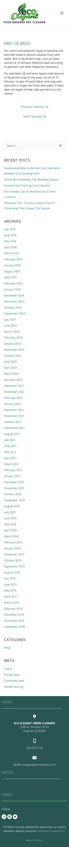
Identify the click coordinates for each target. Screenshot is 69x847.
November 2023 (14, 349)
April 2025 (10, 277)
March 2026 (11, 253)
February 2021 (13, 470)
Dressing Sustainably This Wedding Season (31, 179)
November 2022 (14, 392)
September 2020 (14, 500)
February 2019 (13, 608)
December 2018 (14, 614)
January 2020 (12, 548)
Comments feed (14, 681)
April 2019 (10, 596)
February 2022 (13, 398)
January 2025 (12, 289)
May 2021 (10, 452)
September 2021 (14, 428)
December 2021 (14, 410)
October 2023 (12, 356)
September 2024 (14, 313)
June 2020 (10, 518)
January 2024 (12, 343)
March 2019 (11, 602)
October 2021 (12, 422)
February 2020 (13, 542)
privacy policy (34, 840)
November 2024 (14, 301)
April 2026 (10, 247)
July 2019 (9, 578)
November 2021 (14, 416)
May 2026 (10, 241)
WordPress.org (13, 687)
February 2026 (13, 259)
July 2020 (9, 512)
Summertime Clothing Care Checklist (27, 185)
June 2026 (10, 235)
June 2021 (10, 446)
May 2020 (10, 524)
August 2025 (12, 271)
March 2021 (11, 464)
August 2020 (12, 506)
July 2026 (9, 229)
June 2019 (10, 584)
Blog (7, 647)
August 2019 (12, 572)
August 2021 (12, 434)
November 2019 (14, 554)
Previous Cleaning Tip (34, 107)
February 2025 (13, 283)
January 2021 (12, 476)
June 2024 (10, 325)
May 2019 (10, 590)
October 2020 (12, 494)
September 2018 (14, 627)
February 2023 (13, 380)
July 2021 (9, 440)
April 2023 (10, 368)
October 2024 (12, 307)
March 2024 (11, 331)
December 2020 (14, 482)
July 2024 (9, 319)
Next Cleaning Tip (34, 116)
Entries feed (11, 675)
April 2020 (10, 530)
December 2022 (14, 386)
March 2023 (11, 374)
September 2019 (14, 566)
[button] (34, 787)
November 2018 (14, 620)
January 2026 (12, 265)
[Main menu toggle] (62, 13)
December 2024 (14, 295)
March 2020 (11, 536)
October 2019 (12, 560)
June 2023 (10, 362)
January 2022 (12, 404)
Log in (8, 669)
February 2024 (13, 337)
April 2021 (10, 458)
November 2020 (14, 488)
